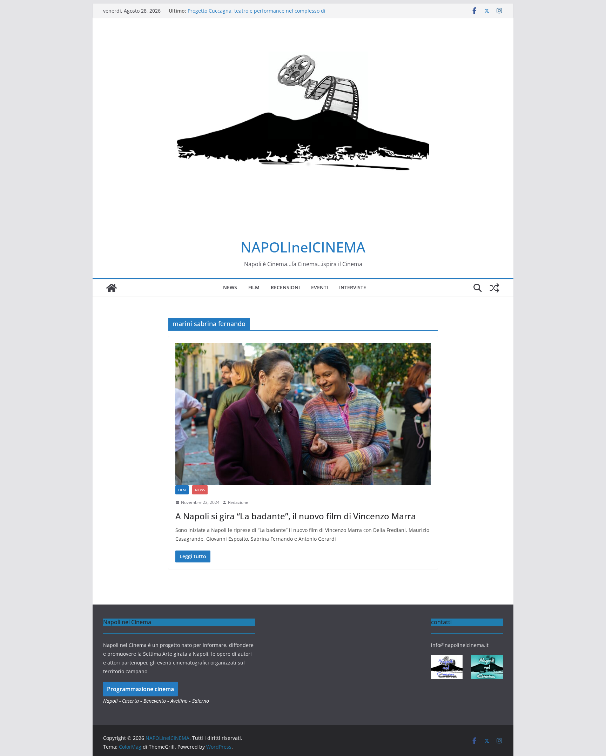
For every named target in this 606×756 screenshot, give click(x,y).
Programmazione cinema (140, 689)
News (230, 287)
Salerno (200, 700)
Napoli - (112, 700)
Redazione (238, 502)
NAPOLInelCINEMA (303, 247)
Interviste (352, 287)
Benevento (154, 700)
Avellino (179, 700)
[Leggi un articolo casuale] (494, 287)
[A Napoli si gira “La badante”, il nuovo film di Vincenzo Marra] (303, 414)
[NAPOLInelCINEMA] (111, 287)
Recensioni (285, 287)
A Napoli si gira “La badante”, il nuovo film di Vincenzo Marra (295, 516)
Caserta (130, 700)
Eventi (319, 287)
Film (254, 287)
